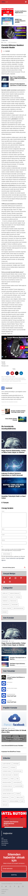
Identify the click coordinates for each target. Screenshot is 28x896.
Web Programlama (18, 608)
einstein (3, 378)
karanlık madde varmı (11, 379)
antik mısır (16, 763)
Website (3, 540)
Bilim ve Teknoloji (5, 376)
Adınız (3, 529)
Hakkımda (3, 891)
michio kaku (5, 797)
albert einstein (6, 763)
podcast (4, 801)
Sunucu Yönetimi (6, 608)
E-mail (3, 534)
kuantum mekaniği (7, 790)
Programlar (5, 604)
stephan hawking (14, 801)
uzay (22, 801)
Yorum (2, 511)
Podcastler (13, 600)
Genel (10, 376)
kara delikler (17, 782)
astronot (12, 767)
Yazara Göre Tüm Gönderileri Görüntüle (9, 401)
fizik (17, 778)
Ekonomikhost (4, 843)
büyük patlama (17, 771)
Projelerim (15, 604)
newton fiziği (12, 381)
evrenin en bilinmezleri (9, 378)
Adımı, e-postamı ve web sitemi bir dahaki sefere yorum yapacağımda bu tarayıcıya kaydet (13, 550)
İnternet (4, 612)
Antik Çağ (4, 593)
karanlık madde (18, 378)
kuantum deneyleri (5, 381)
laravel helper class (8, 793)
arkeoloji (5, 767)
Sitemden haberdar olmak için (14, 857)
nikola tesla (20, 797)
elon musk (5, 778)
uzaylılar (4, 805)
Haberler (13, 376)
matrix (18, 793)
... (7, 684)
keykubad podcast (7, 786)
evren (12, 778)
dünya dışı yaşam (6, 775)
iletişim (3, 893)
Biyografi (4, 597)
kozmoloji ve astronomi (21, 379)
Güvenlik (18, 597)
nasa (12, 797)
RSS (2, 838)
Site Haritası (4, 840)
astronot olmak (6, 771)
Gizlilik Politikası (4, 889)
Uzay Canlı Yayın (11, 696)
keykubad (8, 51)
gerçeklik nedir (6, 782)
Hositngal (3, 845)
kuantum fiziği (18, 786)
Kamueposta (4, 841)
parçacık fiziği (18, 381)
